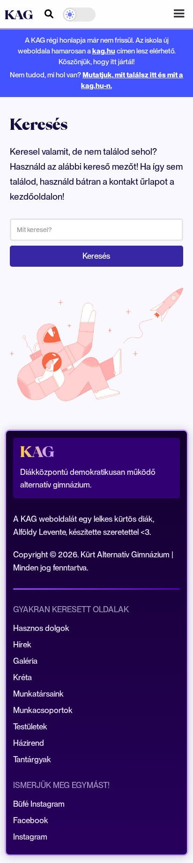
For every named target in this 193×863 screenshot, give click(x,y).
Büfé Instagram (39, 804)
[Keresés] (49, 12)
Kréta (22, 677)
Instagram (30, 836)
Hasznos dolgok (41, 628)
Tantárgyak (32, 759)
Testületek (30, 726)
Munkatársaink (38, 693)
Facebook (30, 820)
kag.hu (103, 50)
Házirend (28, 743)
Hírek (22, 644)
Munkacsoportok (43, 710)
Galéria (25, 661)
